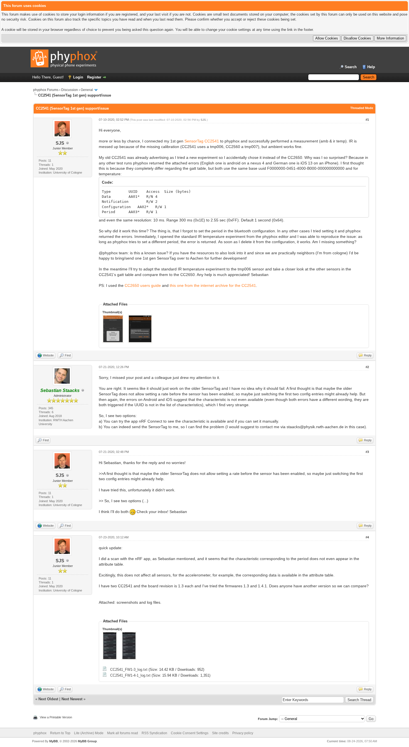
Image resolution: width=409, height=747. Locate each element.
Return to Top (60, 733)
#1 (367, 119)
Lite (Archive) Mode (89, 733)
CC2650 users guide (143, 285)
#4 (367, 537)
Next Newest (71, 699)
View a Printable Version (56, 717)
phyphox (39, 733)
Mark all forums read (122, 733)
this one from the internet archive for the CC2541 (213, 285)
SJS (60, 143)
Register (94, 77)
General (87, 90)
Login (78, 77)
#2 (367, 367)
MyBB (53, 741)
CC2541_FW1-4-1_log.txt (130, 675)
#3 (367, 451)
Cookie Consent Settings (189, 733)
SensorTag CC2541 (201, 141)
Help (371, 67)
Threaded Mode (361, 108)
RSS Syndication (154, 733)
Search (351, 67)
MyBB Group (87, 741)
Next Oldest (48, 699)
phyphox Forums (45, 90)
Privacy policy (242, 733)
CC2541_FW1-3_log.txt (128, 669)
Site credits (220, 733)
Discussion (69, 90)
